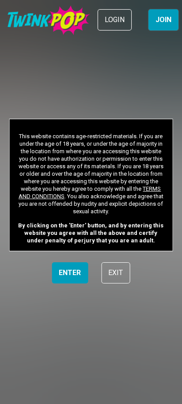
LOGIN (115, 19)
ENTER (70, 272)
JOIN (163, 19)
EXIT (115, 272)
